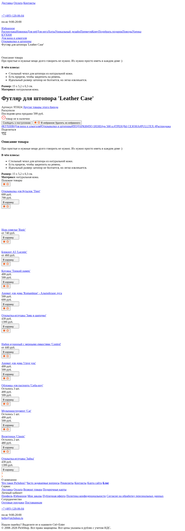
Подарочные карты (54, 489)
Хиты (51, 31)
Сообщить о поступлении (17, 122)
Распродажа (8, 31)
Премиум (86, 31)
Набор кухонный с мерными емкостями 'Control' (31, 344)
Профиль (7, 496)
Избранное (20, 496)
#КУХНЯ (7, 126)
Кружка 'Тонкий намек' (15, 270)
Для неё (32, 31)
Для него (42, 31)
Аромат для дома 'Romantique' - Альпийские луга (31, 293)
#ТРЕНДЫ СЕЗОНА (126, 126)
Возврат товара (32, 489)
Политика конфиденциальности (86, 496)
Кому (95, 31)
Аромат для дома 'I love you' (18, 363)
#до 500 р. (107, 126)
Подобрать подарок (110, 31)
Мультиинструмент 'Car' (16, 410)
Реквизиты (67, 483)
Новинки (21, 31)
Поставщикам (33, 502)
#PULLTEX (147, 126)
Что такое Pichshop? (13, 483)
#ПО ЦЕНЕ (94, 126)
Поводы (127, 31)
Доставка (7, 3)
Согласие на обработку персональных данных (135, 496)
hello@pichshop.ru (12, 518)
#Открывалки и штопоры (55, 126)
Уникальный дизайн (67, 31)
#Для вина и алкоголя (26, 126)
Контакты (29, 3)
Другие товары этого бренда (40, 107)
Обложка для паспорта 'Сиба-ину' (22, 385)
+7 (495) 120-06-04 (12, 15)
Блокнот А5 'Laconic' (14, 251)
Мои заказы (34, 496)
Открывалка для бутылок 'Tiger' (20, 191)
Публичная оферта (54, 496)
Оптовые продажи (12, 502)
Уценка (136, 31)
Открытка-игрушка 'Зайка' (17, 458)
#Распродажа (163, 126)
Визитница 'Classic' (13, 436)
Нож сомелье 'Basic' (13, 229)
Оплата (18, 3)
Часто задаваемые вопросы (43, 483)
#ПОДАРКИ (79, 126)
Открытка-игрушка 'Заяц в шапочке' (23, 315)
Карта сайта (94, 483)
